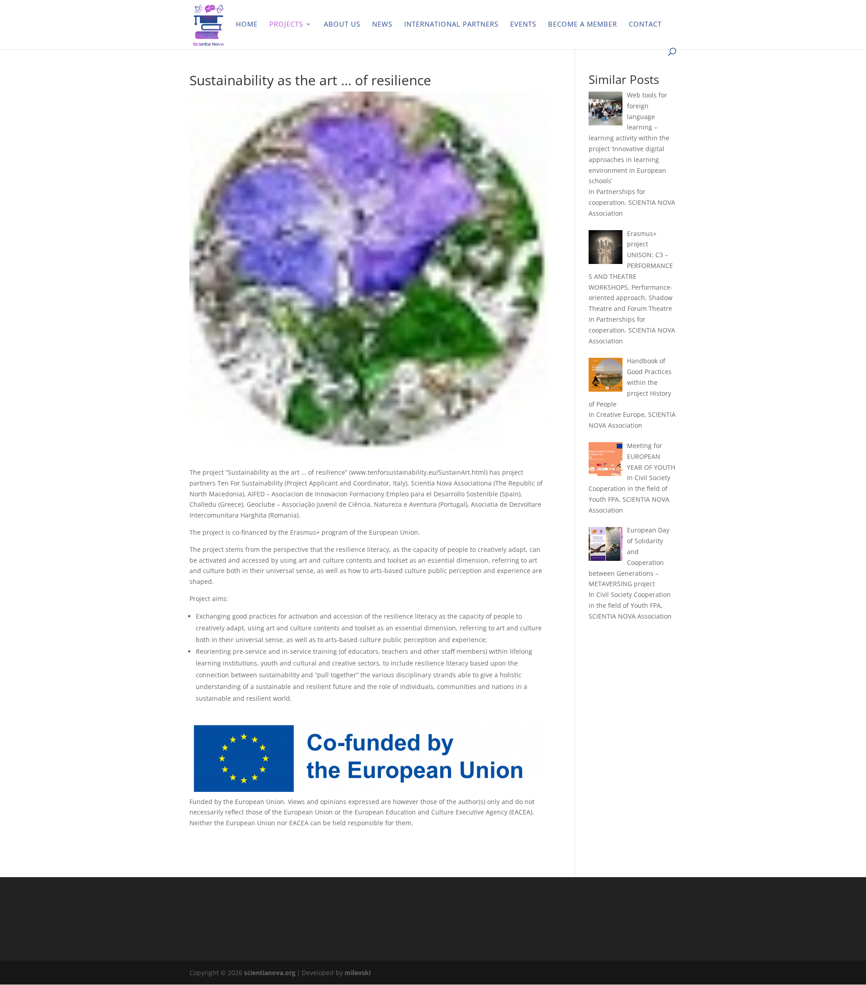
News (382, 24)
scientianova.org (269, 972)
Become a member (582, 24)
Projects (286, 24)
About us (342, 24)
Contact (645, 24)
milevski (358, 972)
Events (523, 24)
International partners (451, 24)
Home (247, 24)
